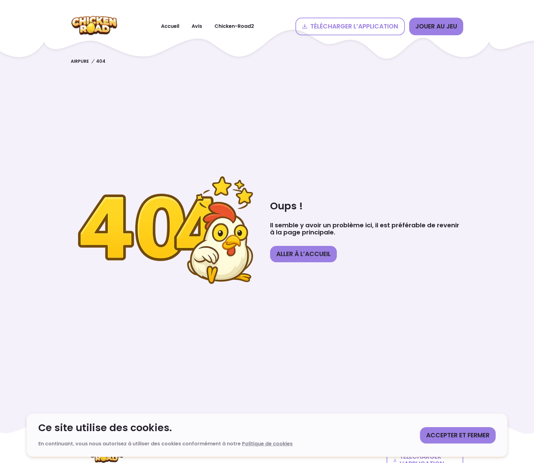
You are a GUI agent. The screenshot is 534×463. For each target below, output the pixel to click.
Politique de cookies (267, 443)
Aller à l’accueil (303, 254)
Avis (197, 26)
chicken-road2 (234, 26)
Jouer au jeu (436, 26)
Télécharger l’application (354, 26)
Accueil (170, 26)
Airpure (80, 61)
